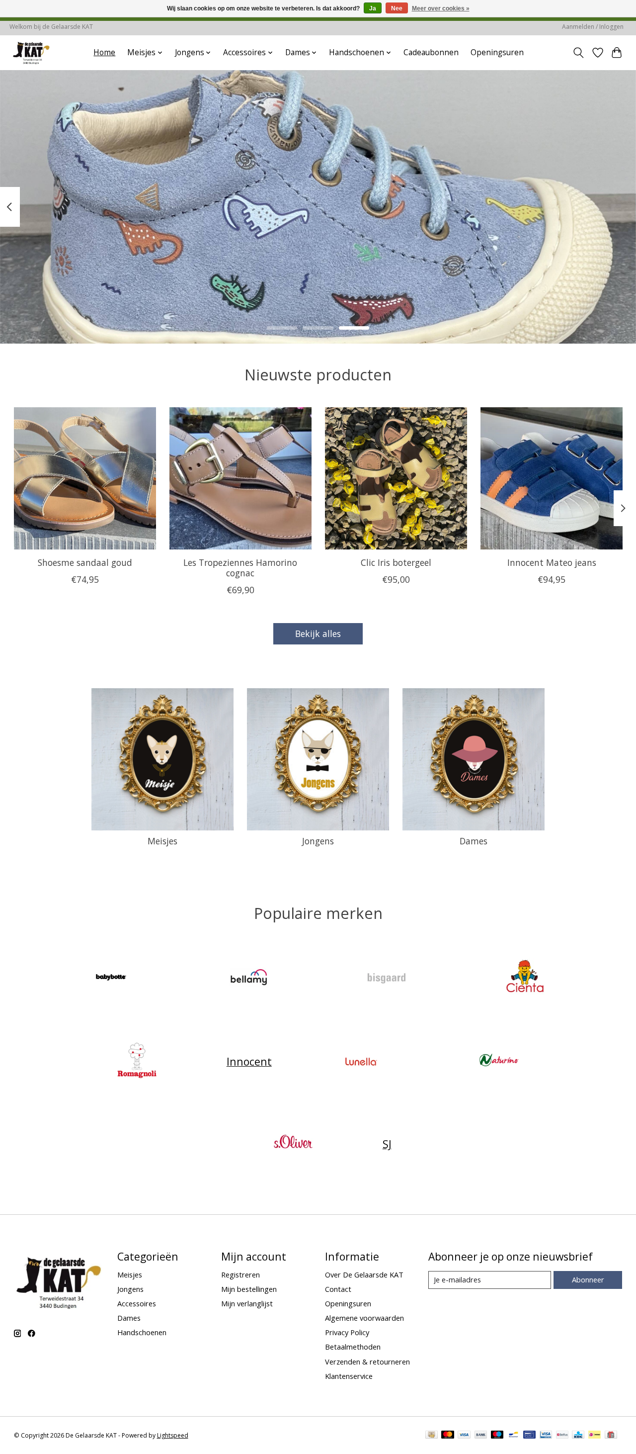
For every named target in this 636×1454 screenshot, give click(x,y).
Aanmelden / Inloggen (593, 26)
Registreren (240, 1274)
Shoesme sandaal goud (84, 562)
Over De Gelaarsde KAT (364, 1274)
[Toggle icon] (578, 53)
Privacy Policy (347, 1332)
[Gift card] (611, 1436)
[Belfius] (562, 1436)
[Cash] (431, 1436)
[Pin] (529, 1436)
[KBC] (578, 1436)
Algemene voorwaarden (364, 1318)
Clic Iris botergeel (395, 562)
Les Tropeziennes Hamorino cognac (240, 567)
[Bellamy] (249, 978)
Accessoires (136, 1303)
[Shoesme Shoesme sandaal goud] (85, 478)
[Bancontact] (513, 1436)
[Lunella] (361, 1061)
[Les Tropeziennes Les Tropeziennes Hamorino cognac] (240, 478)
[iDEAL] (594, 1436)
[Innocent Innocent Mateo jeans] (551, 478)
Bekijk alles (318, 633)
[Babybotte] (111, 978)
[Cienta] (525, 978)
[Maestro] (497, 1436)
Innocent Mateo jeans (551, 562)
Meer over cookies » (441, 8)
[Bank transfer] (481, 1436)
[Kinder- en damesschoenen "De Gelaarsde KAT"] (31, 52)
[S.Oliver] (293, 1144)
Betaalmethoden (353, 1347)
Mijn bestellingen (249, 1289)
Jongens (318, 841)
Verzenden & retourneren (367, 1361)
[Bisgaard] (387, 978)
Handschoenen (141, 1332)
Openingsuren (497, 52)
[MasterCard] (447, 1436)
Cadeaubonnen (431, 52)
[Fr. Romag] (137, 1061)
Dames (473, 841)
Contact (338, 1289)
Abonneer (588, 1279)
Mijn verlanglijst (247, 1303)
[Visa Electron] (546, 1436)
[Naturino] (499, 1061)
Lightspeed (172, 1435)
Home (104, 52)
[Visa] (464, 1436)
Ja (372, 8)
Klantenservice (349, 1376)
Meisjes (162, 841)
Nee (396, 8)
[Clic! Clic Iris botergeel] (396, 478)
